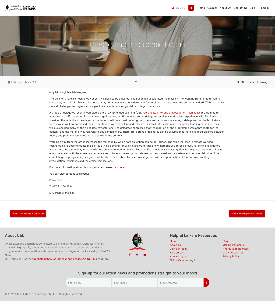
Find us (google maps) (236, 248)
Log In (264, 7)
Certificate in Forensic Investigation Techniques (172, 112)
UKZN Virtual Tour (233, 252)
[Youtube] (137, 254)
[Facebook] (130, 254)
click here (118, 167)
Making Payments (233, 244)
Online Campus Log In (183, 260)
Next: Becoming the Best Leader (247, 213)
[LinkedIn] (144, 254)
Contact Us (240, 7)
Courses (212, 7)
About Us (225, 7)
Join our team (178, 248)
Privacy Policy (231, 256)
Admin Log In (178, 256)
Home (201, 7)
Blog (252, 7)
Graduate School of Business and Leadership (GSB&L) (64, 258)
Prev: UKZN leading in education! (28, 213)
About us (175, 244)
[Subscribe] (206, 282)
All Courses (177, 252)
